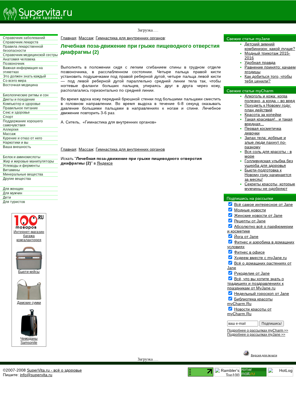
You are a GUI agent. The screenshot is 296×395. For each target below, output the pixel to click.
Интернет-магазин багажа (29, 234)
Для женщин (13, 189)
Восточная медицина (20, 85)
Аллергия (10, 130)
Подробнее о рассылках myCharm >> (257, 330)
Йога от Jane (246, 236)
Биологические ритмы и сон (26, 95)
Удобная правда (260, 62)
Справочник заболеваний (24, 38)
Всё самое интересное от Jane (263, 204)
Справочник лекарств (20, 42)
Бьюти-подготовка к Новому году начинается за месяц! (268, 175)
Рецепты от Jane (250, 221)
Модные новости (250, 210)
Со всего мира (14, 81)
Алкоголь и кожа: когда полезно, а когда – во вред (270, 98)
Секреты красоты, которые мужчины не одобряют (270, 186)
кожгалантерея (28, 240)
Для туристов (14, 202)
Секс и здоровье (16, 112)
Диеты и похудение (19, 99)
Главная (68, 38)
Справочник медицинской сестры (30, 55)
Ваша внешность (17, 147)
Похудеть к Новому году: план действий (268, 107)
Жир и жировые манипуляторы (28, 161)
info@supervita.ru (36, 374)
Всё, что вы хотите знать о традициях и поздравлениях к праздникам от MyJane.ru (255, 283)
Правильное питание (20, 108)
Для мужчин (12, 193)
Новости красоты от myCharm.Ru (249, 311)
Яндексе (105, 163)
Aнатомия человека (19, 59)
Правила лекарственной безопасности (23, 49)
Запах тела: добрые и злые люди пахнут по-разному (265, 142)
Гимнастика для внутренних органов (130, 38)
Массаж (9, 134)
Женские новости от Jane (258, 215)
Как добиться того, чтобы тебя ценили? (268, 78)
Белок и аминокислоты (21, 157)
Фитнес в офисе (249, 252)
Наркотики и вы (15, 143)
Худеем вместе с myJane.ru (260, 257)
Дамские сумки (29, 303)
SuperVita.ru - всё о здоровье (54, 370)
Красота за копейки (263, 114)
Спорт (8, 117)
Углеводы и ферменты (21, 166)
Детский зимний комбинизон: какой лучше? (270, 46)
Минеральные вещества (23, 174)
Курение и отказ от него (22, 138)
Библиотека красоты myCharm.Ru (250, 301)
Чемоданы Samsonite (29, 341)
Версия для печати (264, 355)
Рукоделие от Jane (252, 273)
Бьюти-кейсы (29, 272)
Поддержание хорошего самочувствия (23, 123)
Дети (7, 197)
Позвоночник (13, 64)
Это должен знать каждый (24, 76)
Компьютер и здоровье (21, 104)
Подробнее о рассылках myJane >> (256, 335)
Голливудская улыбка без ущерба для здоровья (269, 163)
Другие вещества (17, 179)
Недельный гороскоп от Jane (261, 293)
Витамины (11, 170)
